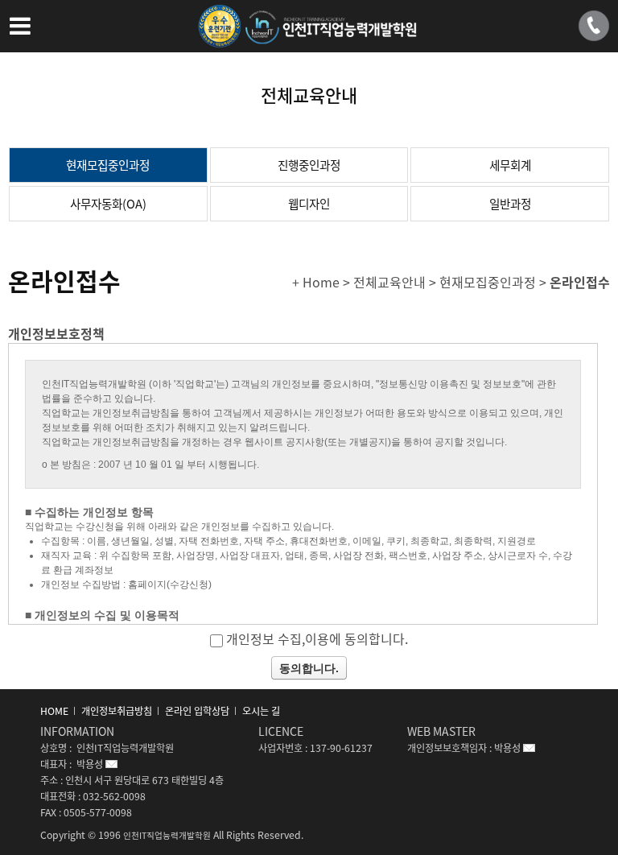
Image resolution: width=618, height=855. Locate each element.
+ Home (316, 281)
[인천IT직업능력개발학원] (309, 35)
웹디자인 (309, 204)
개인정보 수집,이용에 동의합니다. (317, 638)
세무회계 (510, 165)
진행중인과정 (309, 165)
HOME (54, 711)
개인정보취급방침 (116, 711)
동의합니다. (309, 668)
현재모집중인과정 (108, 165)
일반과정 (510, 204)
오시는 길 (261, 711)
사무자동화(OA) (108, 204)
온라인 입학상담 (197, 711)
